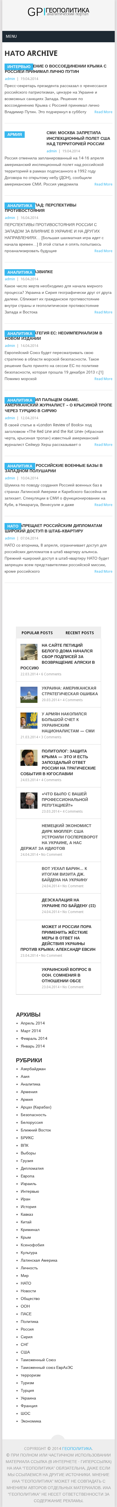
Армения (29, 1091)
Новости (28, 1291)
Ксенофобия (32, 1245)
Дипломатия (32, 1168)
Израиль (28, 1183)
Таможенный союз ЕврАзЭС (47, 1367)
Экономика (31, 1421)
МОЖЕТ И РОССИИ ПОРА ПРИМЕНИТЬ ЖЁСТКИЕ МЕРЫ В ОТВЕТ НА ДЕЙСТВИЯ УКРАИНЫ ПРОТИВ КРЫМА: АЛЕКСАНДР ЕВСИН (57, 938)
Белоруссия (32, 1122)
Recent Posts (80, 633)
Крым (26, 1237)
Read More (103, 184)
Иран (25, 1199)
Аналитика (30, 1084)
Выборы (28, 1153)
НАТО (26, 1283)
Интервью (30, 1191)
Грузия (27, 1160)
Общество (30, 1298)
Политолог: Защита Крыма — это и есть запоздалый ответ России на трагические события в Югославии (58, 762)
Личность (29, 1268)
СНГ (25, 1344)
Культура (29, 1252)
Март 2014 (31, 1030)
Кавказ (27, 1214)
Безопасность (33, 1114)
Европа (27, 1176)
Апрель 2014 (33, 1023)
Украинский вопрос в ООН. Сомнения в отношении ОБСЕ (66, 975)
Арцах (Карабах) (36, 1107)
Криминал (30, 1229)
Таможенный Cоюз (38, 1360)
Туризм (27, 1382)
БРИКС (27, 1137)
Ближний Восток (36, 1130)
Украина (28, 1398)
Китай (26, 1222)
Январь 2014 (33, 1046)
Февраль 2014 (34, 1038)
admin (10, 79)
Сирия (27, 1337)
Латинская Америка (39, 1260)
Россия (27, 1329)
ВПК (24, 1145)
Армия (27, 1099)
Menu (11, 36)
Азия (25, 1076)
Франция (29, 1405)
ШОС (25, 1413)
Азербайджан (33, 1069)
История (28, 1206)
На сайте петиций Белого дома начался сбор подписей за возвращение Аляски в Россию (57, 656)
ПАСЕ (26, 1314)
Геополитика (77, 1448)
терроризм (31, 1375)
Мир (25, 1275)
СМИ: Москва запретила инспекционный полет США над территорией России (78, 138)
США (25, 1352)
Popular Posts (37, 633)
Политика (29, 1321)
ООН (25, 1306)
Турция (27, 1390)
